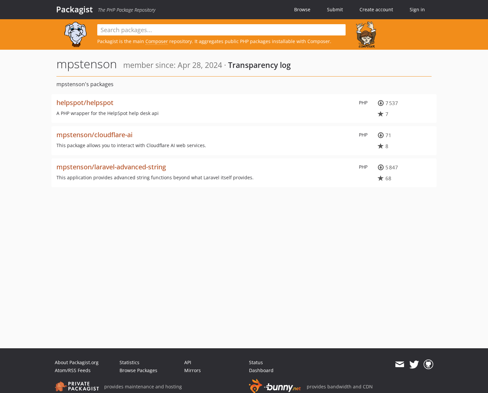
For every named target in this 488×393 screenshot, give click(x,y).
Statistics (129, 362)
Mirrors (192, 370)
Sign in (417, 9)
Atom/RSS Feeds (73, 370)
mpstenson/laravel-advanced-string (111, 166)
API (187, 362)
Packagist (74, 9)
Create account (376, 9)
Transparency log (259, 65)
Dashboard (261, 370)
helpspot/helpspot (85, 102)
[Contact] (399, 364)
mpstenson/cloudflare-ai (94, 134)
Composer (156, 41)
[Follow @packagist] (414, 364)
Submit (335, 9)
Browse (302, 9)
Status (256, 362)
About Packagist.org (77, 362)
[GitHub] (428, 364)
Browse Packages (138, 370)
